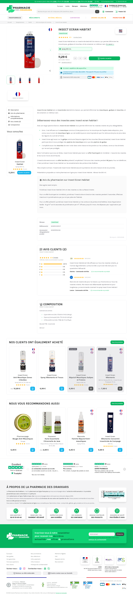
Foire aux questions (13, 562)
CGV (56, 556)
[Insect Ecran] (120, 31)
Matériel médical (55, 18)
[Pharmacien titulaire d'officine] (75, 585)
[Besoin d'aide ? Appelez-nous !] (49, 568)
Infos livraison (35, 562)
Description (15, 110)
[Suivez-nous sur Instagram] (24, 568)
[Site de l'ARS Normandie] (121, 560)
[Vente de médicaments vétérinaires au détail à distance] (88, 585)
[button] (50, 71)
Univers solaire (98, 18)
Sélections (83, 6)
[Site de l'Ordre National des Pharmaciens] (97, 560)
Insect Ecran (63, 33)
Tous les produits (117, 342)
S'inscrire (120, 534)
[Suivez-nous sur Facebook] (20, 568)
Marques (75, 6)
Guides (67, 6)
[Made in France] (18, 95)
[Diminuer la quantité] (75, 58)
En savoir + (110, 44)
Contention (75, 18)
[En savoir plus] (50, 29)
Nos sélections (35, 556)
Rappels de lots (60, 559)
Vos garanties (11, 559)
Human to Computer (61, 593)
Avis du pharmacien (18, 113)
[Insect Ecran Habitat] (30, 50)
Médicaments (34, 18)
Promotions (118, 18)
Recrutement (59, 562)
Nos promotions (36, 553)
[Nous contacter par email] (45, 568)
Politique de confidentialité (39, 564)
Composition (15, 125)
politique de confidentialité (97, 539)
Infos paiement (35, 559)
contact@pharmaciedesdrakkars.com (57, 587)
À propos (60, 6)
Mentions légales (60, 553)
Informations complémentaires (17, 117)
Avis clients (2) (16, 121)
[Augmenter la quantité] (85, 58)
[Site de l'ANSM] (109, 560)
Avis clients (10, 564)
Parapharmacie (15, 18)
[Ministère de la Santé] (85, 560)
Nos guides (10, 556)
